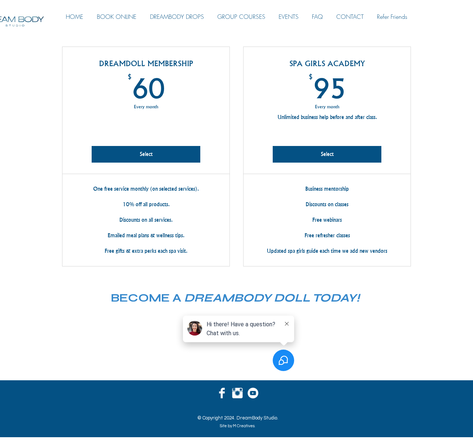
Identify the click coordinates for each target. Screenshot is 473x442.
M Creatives (244, 426)
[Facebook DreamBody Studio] (222, 393)
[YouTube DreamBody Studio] (253, 393)
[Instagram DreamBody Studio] (237, 393)
